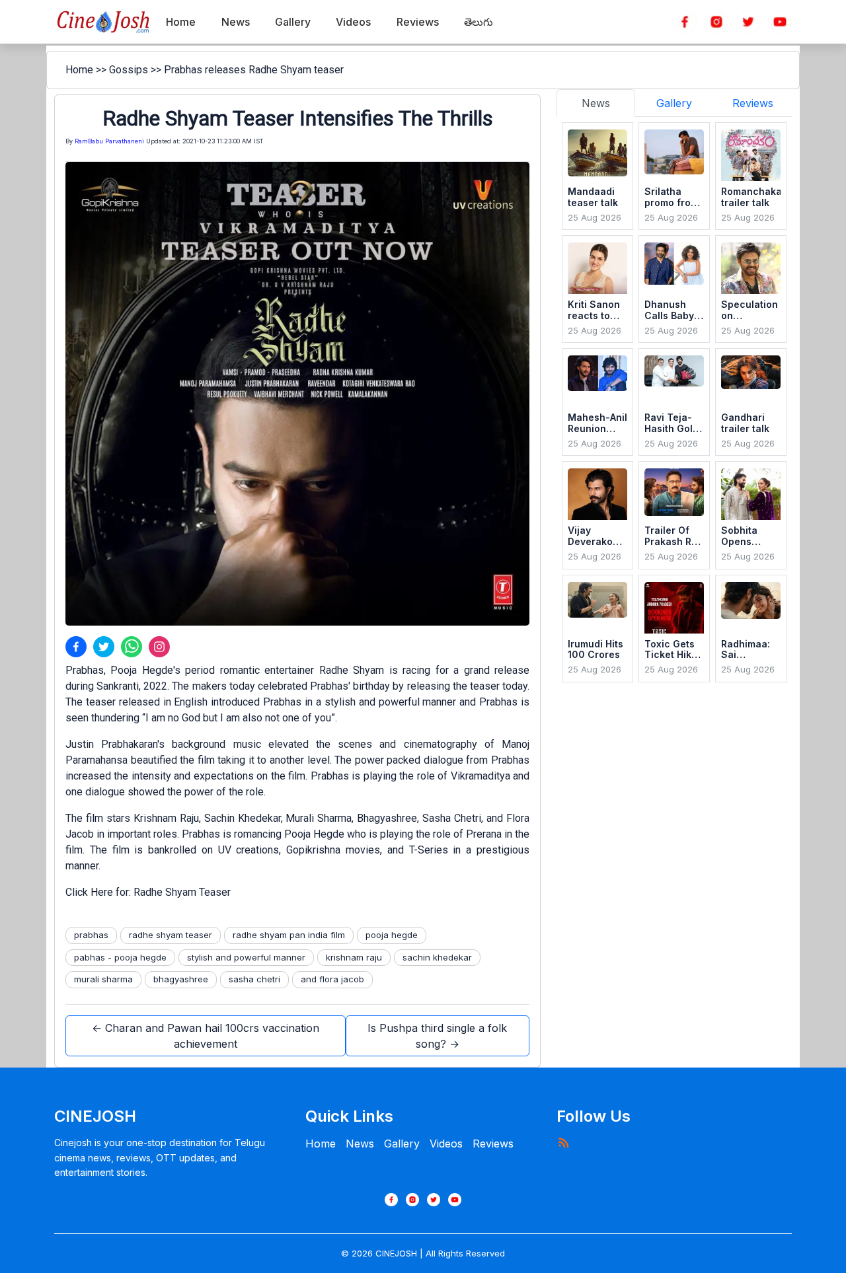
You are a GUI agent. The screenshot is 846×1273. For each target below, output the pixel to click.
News (360, 1143)
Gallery (402, 1143)
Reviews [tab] (752, 103)
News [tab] (596, 103)
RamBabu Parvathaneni (109, 141)
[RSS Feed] (563, 1142)
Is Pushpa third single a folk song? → (437, 1035)
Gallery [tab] (674, 103)
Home (79, 69)
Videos (446, 1143)
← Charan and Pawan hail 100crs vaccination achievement (205, 1035)
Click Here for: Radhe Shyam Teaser (148, 892)
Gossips (128, 69)
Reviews (493, 1143)
